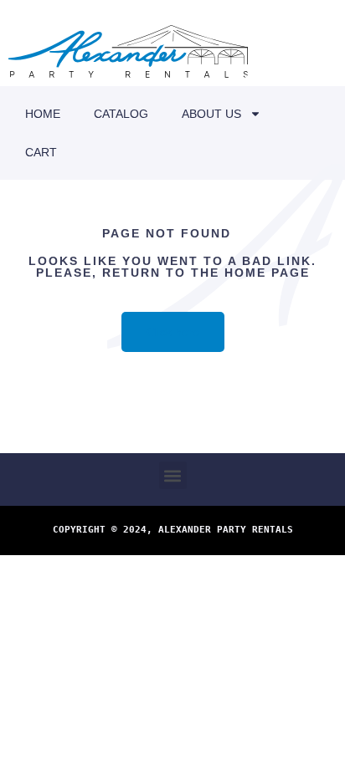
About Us (211, 113)
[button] (173, 475)
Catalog (121, 113)
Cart (41, 152)
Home (42, 113)
